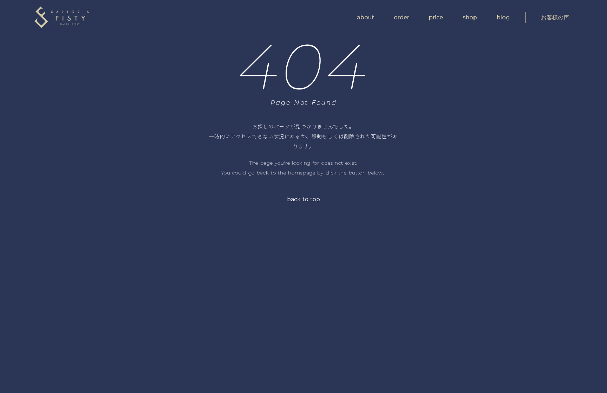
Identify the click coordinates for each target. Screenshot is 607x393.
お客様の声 (555, 17)
